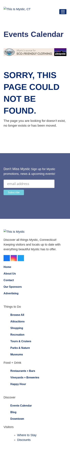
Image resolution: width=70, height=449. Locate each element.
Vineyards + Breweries (24, 377)
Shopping (16, 328)
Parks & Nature (20, 347)
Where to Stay (27, 435)
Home (7, 267)
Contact (9, 280)
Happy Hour (18, 384)
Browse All (17, 314)
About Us (10, 273)
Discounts (24, 440)
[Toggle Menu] (63, 11)
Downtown (17, 418)
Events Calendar (21, 405)
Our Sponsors (13, 286)
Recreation (17, 334)
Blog (13, 412)
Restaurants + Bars (22, 370)
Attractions (17, 321)
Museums (16, 354)
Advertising (11, 293)
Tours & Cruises (20, 341)
